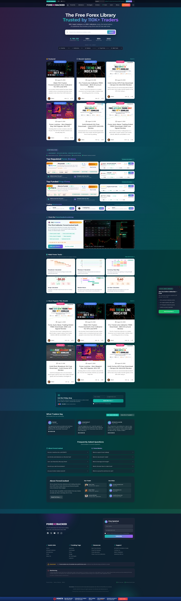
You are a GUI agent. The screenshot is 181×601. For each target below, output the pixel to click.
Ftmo (70, 552)
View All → (132, 59)
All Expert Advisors (51, 550)
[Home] (67, 5)
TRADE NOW (122, 599)
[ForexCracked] (55, 5)
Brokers (98, 5)
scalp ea (71, 558)
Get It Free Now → (169, 311)
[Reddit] (64, 1)
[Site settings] (134, 1)
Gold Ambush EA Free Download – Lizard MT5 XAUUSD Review (90, 126)
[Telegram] (57, 1)
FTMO (108, 196)
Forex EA (120, 62)
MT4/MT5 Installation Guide (121, 548)
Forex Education (96, 552)
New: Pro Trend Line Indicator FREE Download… (115, 1)
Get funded (92, 186)
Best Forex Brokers (96, 548)
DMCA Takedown (118, 552)
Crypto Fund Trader (112, 186)
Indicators (81, 5)
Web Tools (117, 48)
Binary (117, 5)
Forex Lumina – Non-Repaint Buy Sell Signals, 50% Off (60, 125)
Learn (111, 5)
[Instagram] (63, 1)
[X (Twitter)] (60, 1)
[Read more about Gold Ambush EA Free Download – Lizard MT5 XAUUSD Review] (91, 111)
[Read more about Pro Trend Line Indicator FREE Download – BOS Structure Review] (91, 70)
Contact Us (117, 550)
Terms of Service (57, 582)
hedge (70, 554)
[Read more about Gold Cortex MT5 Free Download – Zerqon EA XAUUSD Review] (120, 70)
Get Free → (128, 1)
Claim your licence (54, 246)
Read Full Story (55, 497)
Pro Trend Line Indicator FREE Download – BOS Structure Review (91, 85)
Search (111, 32)
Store (47, 554)
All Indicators (49, 552)
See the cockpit (69, 246)
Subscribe (119, 536)
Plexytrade (61, 163)
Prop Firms (104, 48)
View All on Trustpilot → (127, 415)
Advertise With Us (118, 554)
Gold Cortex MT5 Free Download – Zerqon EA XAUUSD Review (120, 84)
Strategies (89, 5)
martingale (72, 550)
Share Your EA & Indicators (98, 554)
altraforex (71, 548)
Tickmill (109, 172)
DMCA (63, 582)
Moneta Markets (111, 163)
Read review (93, 167)
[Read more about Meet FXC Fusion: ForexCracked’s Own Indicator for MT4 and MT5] (60, 70)
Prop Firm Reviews (96, 550)
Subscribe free (107, 400)
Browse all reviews (127, 159)
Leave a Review (113, 415)
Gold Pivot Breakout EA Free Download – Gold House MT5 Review (60, 368)
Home (47, 548)
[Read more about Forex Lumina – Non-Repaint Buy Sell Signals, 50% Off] (60, 111)
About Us (48, 556)
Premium (126, 5)
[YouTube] (61, 1)
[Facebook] (58, 1)
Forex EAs (72, 5)
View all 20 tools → (130, 256)
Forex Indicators (60, 62)
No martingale (72, 556)
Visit (131, 163)
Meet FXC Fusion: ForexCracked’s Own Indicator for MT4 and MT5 (60, 85)
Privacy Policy (108, 403)
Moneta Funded (63, 186)
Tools (105, 5)
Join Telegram (51, 1)
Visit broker (92, 164)
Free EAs (65, 48)
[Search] (133, 5)
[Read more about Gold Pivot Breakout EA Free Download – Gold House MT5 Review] (60, 353)
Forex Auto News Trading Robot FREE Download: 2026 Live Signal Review (120, 126)
